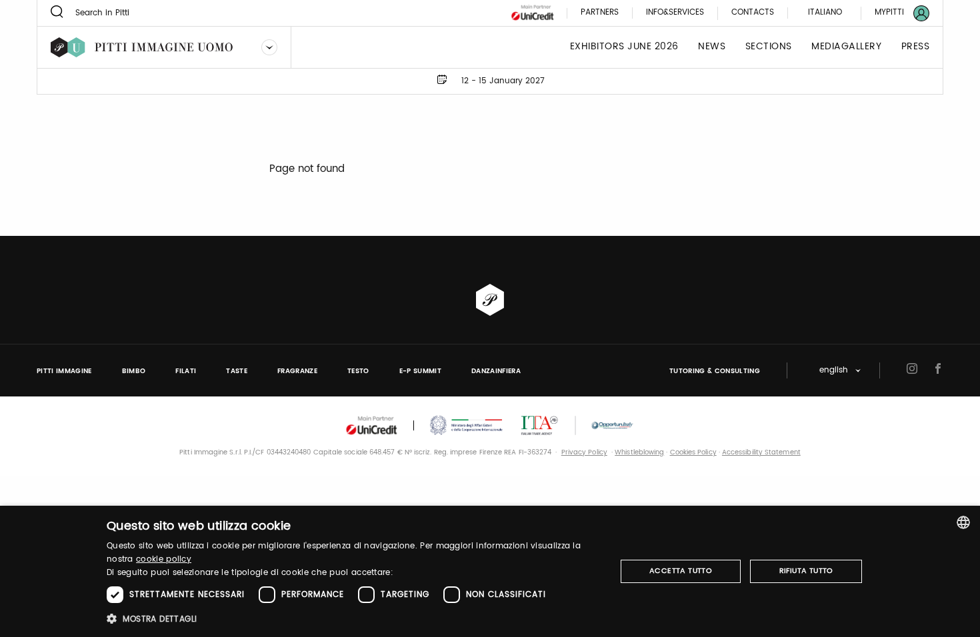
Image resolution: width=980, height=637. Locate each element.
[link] (894, 13)
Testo (358, 371)
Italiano (825, 12)
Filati (185, 371)
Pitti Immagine (64, 371)
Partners (600, 13)
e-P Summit (420, 371)
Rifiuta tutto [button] (806, 571)
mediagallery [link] (846, 47)
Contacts (752, 13)
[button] (354, 618)
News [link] (711, 47)
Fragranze (297, 371)
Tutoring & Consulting (714, 371)
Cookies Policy (693, 452)
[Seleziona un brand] (269, 47)
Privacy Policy (584, 452)
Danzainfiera (496, 371)
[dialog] (490, 571)
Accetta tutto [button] (680, 571)
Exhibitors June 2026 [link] (624, 47)
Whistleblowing (639, 452)
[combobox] (963, 522)
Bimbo (134, 371)
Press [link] (915, 47)
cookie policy (163, 559)
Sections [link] (768, 47)
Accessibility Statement (761, 452)
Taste (236, 371)
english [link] (833, 370)
